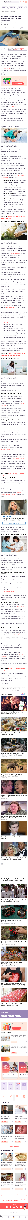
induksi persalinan (9, 591)
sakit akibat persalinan (19, 458)
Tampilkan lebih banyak (14, 1146)
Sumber (6, 683)
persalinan (11, 1015)
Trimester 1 (20, 7)
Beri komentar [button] (16, 1028)
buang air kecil (21, 606)
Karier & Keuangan (6, 1169)
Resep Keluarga (5, 1189)
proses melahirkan (6, 449)
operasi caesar (10, 307)
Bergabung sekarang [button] (17, 83)
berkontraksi (12, 106)
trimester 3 (18, 1015)
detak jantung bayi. (16, 634)
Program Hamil (12, 7)
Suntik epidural (5, 68)
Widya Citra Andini (18, 49)
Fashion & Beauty (19, 1189)
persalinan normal (15, 253)
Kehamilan (4, 7)
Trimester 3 (12, 11)
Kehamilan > (7, 11)
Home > (3, 11)
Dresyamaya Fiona (20, 48)
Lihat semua (23, 1059)
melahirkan (4, 1015)
